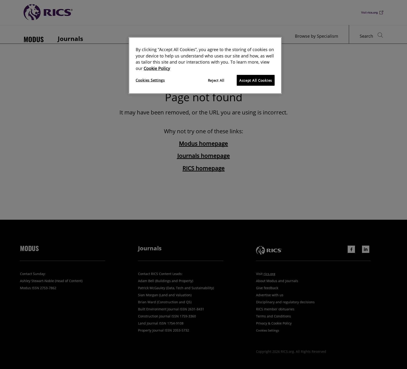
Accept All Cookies (255, 80)
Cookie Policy (157, 68)
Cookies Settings (150, 80)
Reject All (216, 80)
